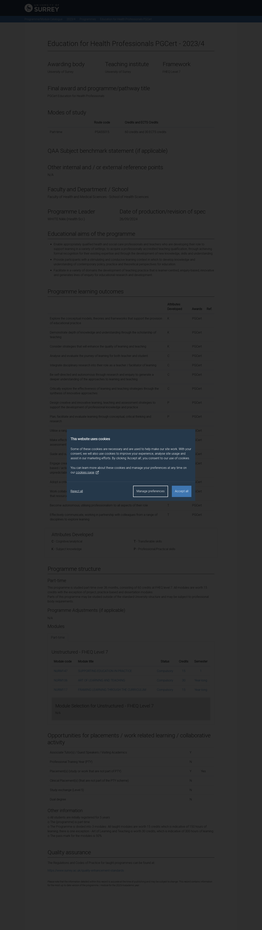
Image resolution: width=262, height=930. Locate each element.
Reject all (77, 491)
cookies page (85, 472)
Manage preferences (151, 491)
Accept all (181, 491)
